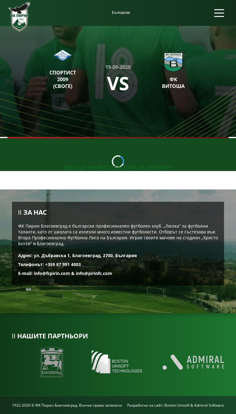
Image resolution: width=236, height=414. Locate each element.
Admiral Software (209, 405)
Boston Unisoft (177, 405)
